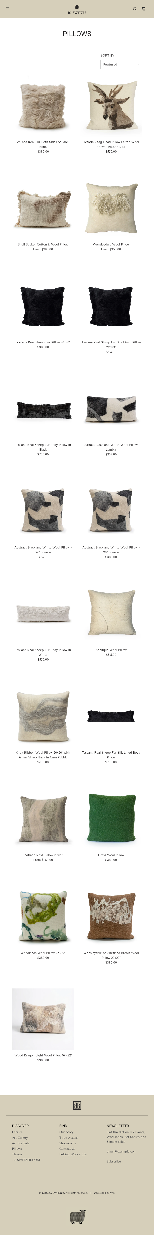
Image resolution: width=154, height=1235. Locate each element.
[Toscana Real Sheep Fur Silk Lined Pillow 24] (111, 306)
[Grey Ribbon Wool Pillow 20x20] (43, 716)
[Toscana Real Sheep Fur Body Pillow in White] (43, 614)
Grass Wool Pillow (111, 855)
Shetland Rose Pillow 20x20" (43, 855)
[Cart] (143, 8)
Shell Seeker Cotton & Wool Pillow (43, 244)
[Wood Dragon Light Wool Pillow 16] (43, 1019)
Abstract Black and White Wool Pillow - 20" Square (111, 550)
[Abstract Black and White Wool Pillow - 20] (111, 511)
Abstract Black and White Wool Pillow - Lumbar (111, 447)
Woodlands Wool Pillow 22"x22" (43, 953)
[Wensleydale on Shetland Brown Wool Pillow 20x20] (111, 917)
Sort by (107, 55)
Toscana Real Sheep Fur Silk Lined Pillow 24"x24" (111, 345)
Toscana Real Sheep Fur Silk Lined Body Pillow (111, 755)
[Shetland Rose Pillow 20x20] (43, 819)
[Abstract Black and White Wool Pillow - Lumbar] (111, 408)
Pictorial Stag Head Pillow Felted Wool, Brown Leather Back (111, 144)
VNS (112, 1192)
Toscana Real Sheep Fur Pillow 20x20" (43, 342)
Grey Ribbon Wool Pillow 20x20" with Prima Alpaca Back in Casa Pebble (43, 755)
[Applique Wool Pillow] (111, 614)
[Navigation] (7, 8)
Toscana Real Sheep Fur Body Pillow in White (43, 652)
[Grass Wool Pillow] (111, 819)
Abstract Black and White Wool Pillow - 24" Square (43, 550)
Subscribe (114, 1161)
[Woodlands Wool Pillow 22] (43, 917)
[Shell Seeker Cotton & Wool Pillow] (43, 208)
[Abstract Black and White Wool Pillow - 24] (43, 511)
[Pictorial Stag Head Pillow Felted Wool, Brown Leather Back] (111, 106)
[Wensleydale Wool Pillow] (111, 208)
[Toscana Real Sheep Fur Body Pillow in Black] (43, 408)
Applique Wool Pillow (111, 650)
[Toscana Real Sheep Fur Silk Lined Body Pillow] (111, 716)
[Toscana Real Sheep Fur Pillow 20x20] (43, 306)
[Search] (134, 8)
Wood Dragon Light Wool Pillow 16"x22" (43, 1055)
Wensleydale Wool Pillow (111, 244)
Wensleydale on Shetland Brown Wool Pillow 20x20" (111, 955)
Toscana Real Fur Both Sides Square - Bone (43, 144)
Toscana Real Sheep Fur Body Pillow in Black (43, 447)
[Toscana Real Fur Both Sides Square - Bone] (43, 106)
